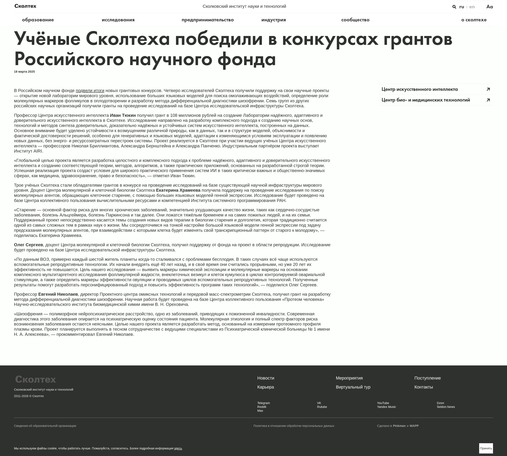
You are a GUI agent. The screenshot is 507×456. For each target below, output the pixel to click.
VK (319, 403)
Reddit (261, 407)
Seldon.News (446, 407)
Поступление (427, 378)
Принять (486, 448)
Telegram (263, 403)
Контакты (423, 387)
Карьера (265, 387)
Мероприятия (349, 378)
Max (260, 410)
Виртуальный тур (353, 387)
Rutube (322, 407)
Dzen (440, 403)
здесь (178, 448)
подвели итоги (90, 90)
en (472, 6)
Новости (265, 378)
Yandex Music (386, 407)
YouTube (383, 403)
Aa (489, 6)
